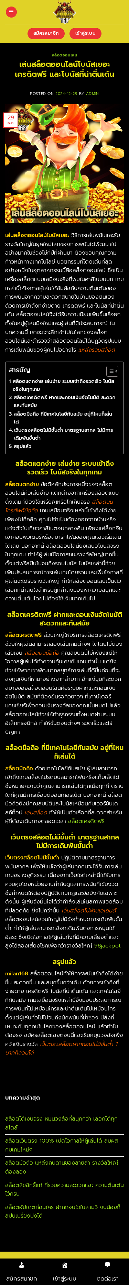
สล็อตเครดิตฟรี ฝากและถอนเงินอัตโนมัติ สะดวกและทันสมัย (64, 401)
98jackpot (107, 946)
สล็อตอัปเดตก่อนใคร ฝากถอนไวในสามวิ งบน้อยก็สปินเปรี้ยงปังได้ (62, 1211)
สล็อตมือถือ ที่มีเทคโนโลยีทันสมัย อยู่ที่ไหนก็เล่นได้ (63, 418)
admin (92, 94)
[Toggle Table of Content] (109, 371)
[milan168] (64, 12)
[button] (11, 12)
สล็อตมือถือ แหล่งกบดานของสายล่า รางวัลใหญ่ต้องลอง (61, 1167)
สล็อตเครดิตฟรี (86, 821)
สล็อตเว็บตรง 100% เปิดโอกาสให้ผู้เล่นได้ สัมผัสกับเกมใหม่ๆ (61, 1145)
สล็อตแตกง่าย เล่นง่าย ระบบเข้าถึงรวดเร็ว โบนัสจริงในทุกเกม (63, 385)
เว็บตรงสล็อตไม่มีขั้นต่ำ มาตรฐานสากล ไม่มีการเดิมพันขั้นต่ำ (63, 434)
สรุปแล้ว (22, 446)
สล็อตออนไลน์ (64, 55)
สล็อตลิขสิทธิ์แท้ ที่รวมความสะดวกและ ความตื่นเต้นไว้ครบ (64, 1189)
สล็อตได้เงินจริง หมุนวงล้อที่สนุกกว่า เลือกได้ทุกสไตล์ (61, 1123)
